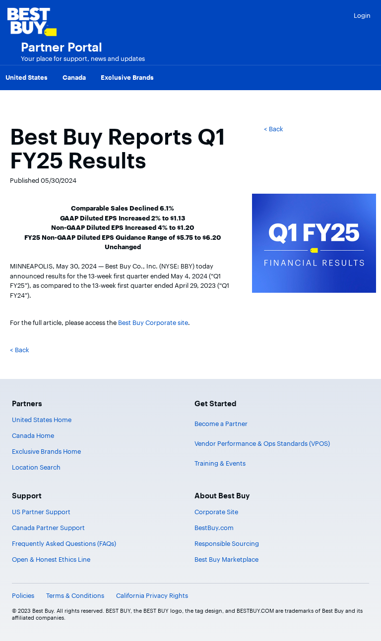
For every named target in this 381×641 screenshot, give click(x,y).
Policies (23, 595)
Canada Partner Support (48, 528)
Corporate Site (216, 512)
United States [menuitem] (26, 77)
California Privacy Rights (152, 595)
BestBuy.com (214, 528)
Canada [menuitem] (74, 77)
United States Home (41, 420)
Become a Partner (221, 423)
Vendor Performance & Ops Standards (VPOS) (262, 443)
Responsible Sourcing (226, 543)
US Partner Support (41, 512)
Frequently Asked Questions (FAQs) (64, 543)
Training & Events (220, 463)
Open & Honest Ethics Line (51, 559)
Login (362, 15)
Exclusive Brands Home (46, 451)
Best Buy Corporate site (153, 322)
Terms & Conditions (75, 595)
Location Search (36, 467)
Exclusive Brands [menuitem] (127, 77)
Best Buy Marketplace (226, 559)
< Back (273, 129)
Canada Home (33, 435)
